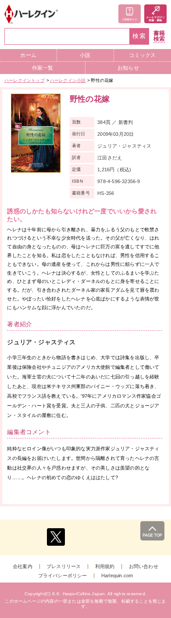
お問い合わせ (143, 566)
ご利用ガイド (129, 13)
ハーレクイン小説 (68, 80)
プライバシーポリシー (62, 575)
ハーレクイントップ (24, 80)
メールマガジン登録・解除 (155, 13)
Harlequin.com (117, 575)
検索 (139, 36)
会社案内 (22, 566)
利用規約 (105, 566)
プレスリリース (63, 566)
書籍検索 (159, 36)
